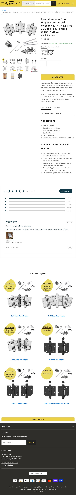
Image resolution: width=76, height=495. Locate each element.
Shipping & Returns (38, 487)
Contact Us (26, 487)
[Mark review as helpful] (70, 247)
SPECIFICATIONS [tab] (47, 113)
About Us (18, 487)
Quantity (44, 59)
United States (37, 473)
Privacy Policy (50, 487)
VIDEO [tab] (58, 113)
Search (11, 487)
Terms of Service (62, 487)
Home (3, 10)
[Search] (53, 3)
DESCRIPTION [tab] (46, 108)
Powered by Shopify (38, 491)
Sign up (31, 442)
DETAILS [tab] (57, 108)
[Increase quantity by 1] (58, 63)
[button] (5, 61)
